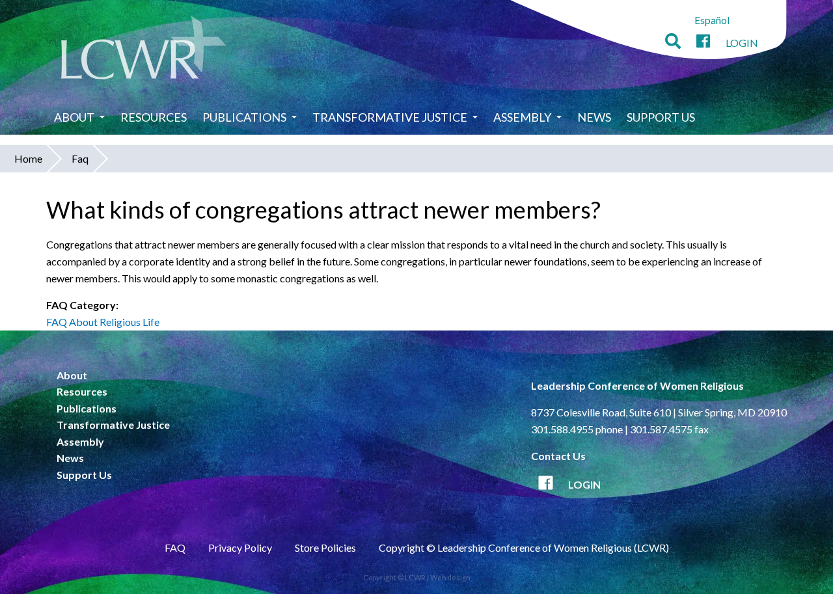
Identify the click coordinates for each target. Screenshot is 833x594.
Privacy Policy (240, 547)
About (74, 117)
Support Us (661, 117)
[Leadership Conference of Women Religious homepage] (143, 50)
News (594, 117)
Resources (153, 117)
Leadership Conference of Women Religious (637, 385)
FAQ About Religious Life (102, 322)
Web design (450, 577)
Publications (244, 117)
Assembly (522, 117)
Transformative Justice (389, 117)
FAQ (175, 547)
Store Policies (325, 547)
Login (742, 42)
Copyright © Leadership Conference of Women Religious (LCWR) (524, 547)
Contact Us (558, 456)
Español (712, 20)
